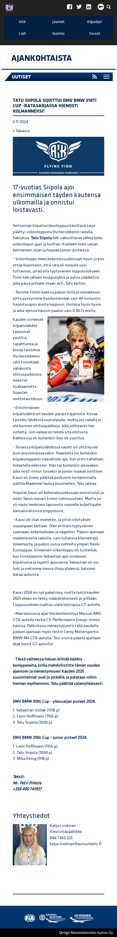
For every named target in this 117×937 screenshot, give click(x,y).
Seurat (94, 33)
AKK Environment (39, 918)
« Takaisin (21, 131)
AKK (22, 21)
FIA (28, 918)
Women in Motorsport (50, 918)
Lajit (22, 33)
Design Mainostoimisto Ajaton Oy (86, 932)
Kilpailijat (94, 21)
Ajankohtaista (41, 58)
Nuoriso (58, 33)
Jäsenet (58, 21)
